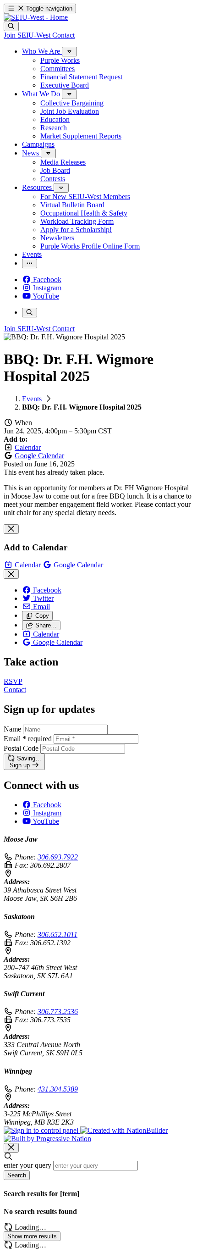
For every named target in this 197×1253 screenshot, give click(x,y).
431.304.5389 (58, 1089)
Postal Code (21, 748)
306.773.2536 (58, 1011)
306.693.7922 (58, 857)
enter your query (27, 1165)
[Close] (11, 529)
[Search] (11, 26)
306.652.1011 (57, 934)
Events (33, 399)
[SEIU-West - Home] (36, 17)
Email (28, 739)
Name (12, 729)
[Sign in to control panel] (42, 1130)
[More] (69, 51)
